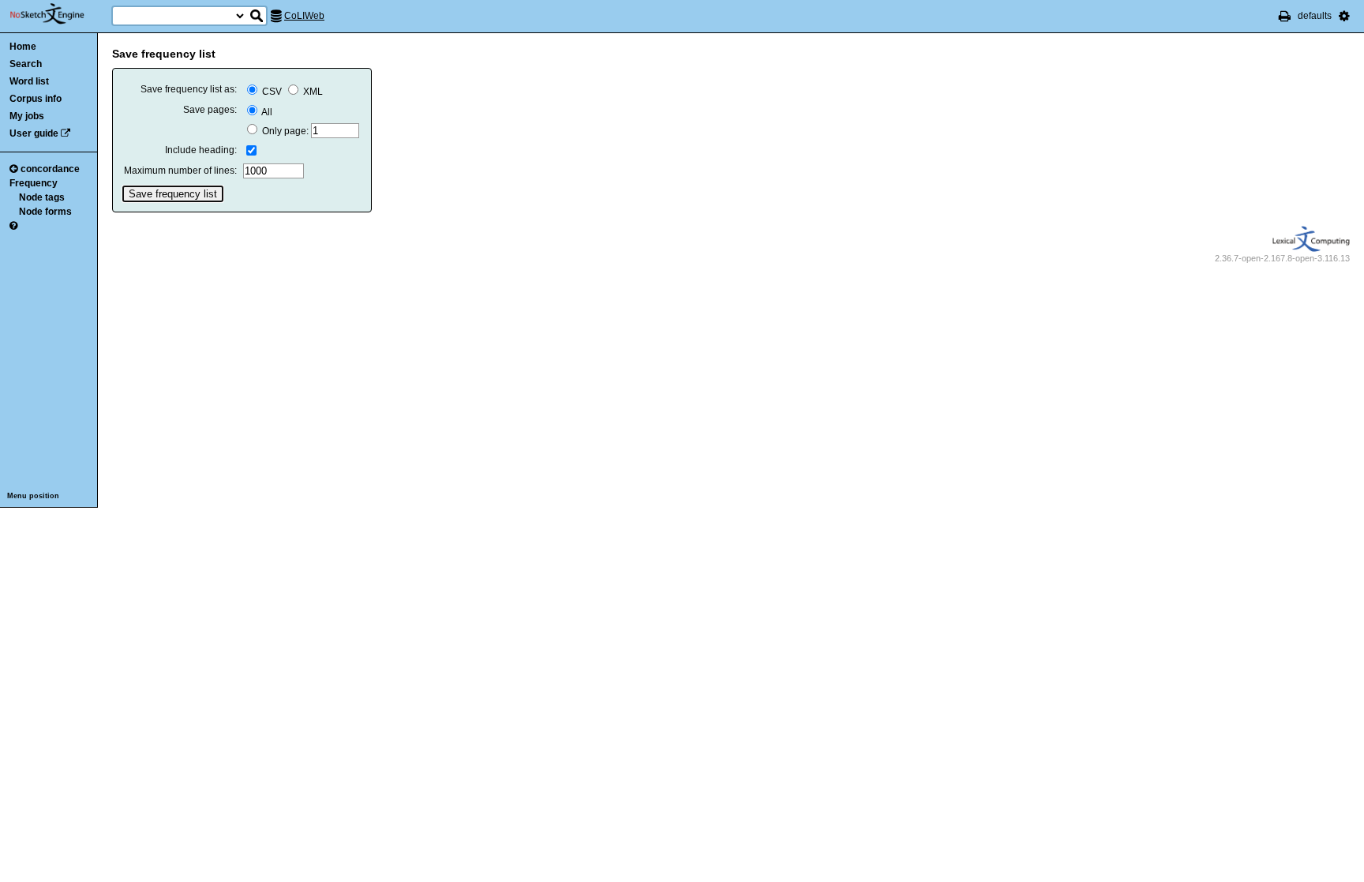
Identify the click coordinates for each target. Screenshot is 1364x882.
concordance (50, 169)
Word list (29, 81)
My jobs (26, 116)
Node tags (42, 197)
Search (25, 63)
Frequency (33, 183)
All (266, 112)
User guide (33, 133)
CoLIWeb (304, 15)
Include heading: (201, 150)
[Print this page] (1285, 15)
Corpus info (35, 98)
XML (312, 91)
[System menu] (1344, 15)
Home (22, 46)
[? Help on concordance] (13, 225)
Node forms (45, 211)
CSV (272, 91)
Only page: (285, 131)
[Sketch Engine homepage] (58, 14)
